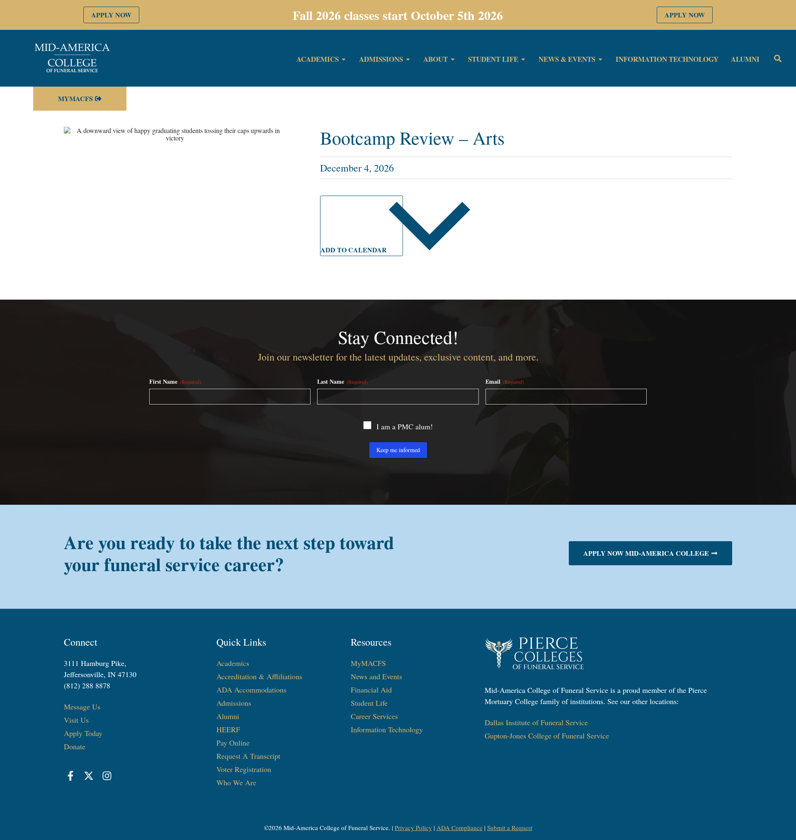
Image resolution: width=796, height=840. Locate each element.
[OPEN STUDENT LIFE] (523, 59)
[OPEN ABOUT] (453, 59)
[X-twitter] (89, 776)
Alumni (227, 716)
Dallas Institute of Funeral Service (536, 722)
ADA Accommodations (251, 690)
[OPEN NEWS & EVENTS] (600, 59)
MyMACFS (368, 663)
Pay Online (233, 743)
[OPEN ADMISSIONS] (408, 59)
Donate (74, 746)
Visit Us (76, 720)
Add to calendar (354, 249)
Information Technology (387, 729)
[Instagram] (107, 776)
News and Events (376, 676)
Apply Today (83, 733)
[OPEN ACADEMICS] (344, 59)
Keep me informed (398, 450)
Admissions (233, 703)
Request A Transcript (248, 756)
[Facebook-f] (71, 776)
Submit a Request (509, 827)
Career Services (374, 716)
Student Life (369, 703)
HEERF (228, 729)
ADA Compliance (460, 827)
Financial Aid (371, 690)
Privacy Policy (413, 827)
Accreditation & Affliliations (259, 676)
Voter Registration (243, 769)
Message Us (82, 707)
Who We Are (236, 782)
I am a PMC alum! (404, 426)
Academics (232, 663)
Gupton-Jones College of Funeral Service (547, 736)
